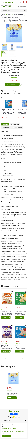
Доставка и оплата (17, 127)
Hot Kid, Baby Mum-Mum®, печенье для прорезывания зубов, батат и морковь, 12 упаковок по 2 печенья (7, 314)
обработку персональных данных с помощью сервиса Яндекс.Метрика (13, 431)
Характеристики (15, 124)
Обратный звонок (22, 6)
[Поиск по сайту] (25, 10)
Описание (5, 124)
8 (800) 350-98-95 (6, 6)
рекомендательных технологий (10, 429)
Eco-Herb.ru (8, 3)
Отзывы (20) (5, 127)
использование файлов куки (9, 428)
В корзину (7, 317)
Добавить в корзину (12, 84)
